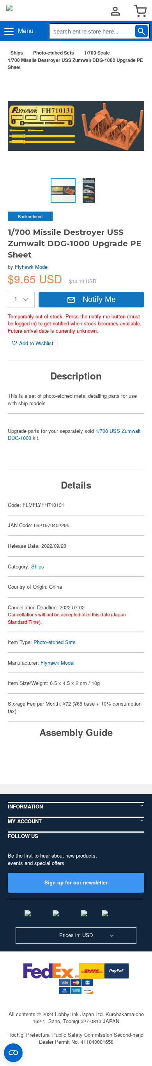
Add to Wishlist (36, 343)
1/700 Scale (97, 52)
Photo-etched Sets (53, 52)
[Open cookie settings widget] (13, 1052)
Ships (17, 52)
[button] (130, 88)
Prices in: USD (76, 935)
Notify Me (99, 299)
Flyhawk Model (32, 266)
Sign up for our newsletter (76, 882)
